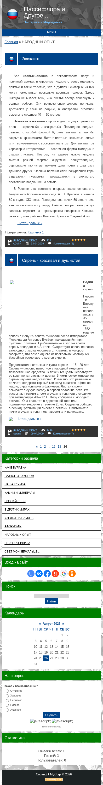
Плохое (14, 704)
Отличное (16, 690)
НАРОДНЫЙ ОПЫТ (25, 240)
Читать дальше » (29, 223)
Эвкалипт (31, 58)
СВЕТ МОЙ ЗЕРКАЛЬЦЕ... (22, 551)
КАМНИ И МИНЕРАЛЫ (20, 492)
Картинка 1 (36, 232)
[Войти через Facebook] (47, 573)
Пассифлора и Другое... (44, 12)
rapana (17, 433)
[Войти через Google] (64, 573)
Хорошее (15, 695)
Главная (11, 42)
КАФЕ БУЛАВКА (15, 467)
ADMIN (17, 243)
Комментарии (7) (63, 433)
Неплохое (16, 700)
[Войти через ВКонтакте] (39, 573)
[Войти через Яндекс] (55, 573)
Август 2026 (51, 623)
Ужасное (15, 709)
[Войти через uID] (30, 573)
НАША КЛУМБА (15, 484)
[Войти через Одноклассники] (72, 573)
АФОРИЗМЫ (13, 526)
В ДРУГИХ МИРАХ (17, 509)
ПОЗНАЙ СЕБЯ (15, 501)
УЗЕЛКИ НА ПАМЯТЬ (19, 517)
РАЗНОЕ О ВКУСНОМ (19, 475)
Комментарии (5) (63, 243)
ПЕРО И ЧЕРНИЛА (17, 543)
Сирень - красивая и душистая (51, 260)
